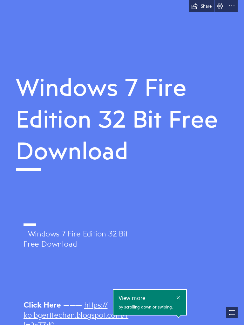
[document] (122, 162)
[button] (201, 6)
